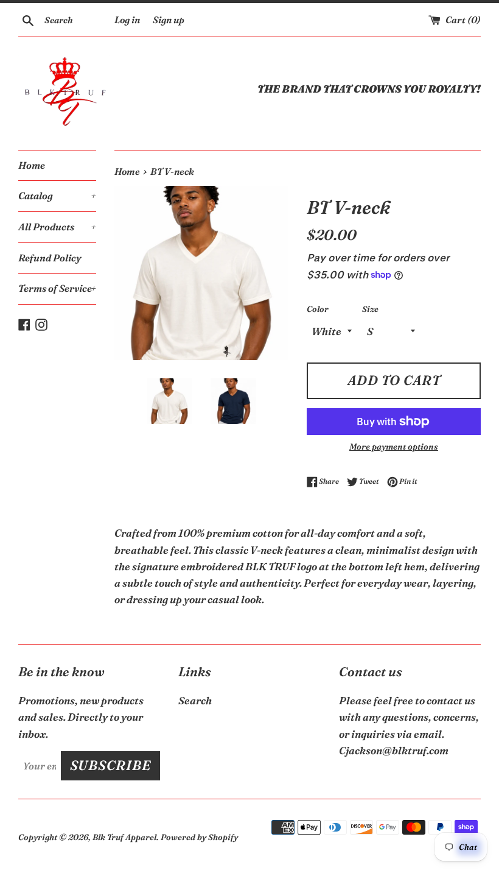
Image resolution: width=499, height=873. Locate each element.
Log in (127, 20)
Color (318, 309)
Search (195, 700)
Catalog (57, 195)
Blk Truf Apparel (124, 837)
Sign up (168, 20)
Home (31, 165)
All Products (57, 227)
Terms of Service (57, 288)
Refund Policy (50, 258)
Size (370, 309)
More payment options (393, 446)
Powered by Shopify (199, 837)
